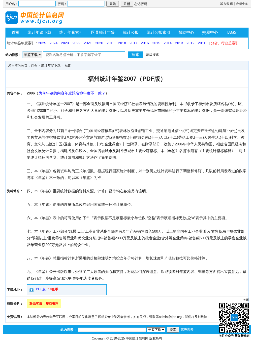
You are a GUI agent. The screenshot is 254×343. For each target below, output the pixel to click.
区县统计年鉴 (103, 32)
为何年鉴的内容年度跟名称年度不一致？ (71, 93)
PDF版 (41, 289)
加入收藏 (226, 3)
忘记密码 (140, 4)
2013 (179, 43)
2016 (145, 43)
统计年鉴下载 (39, 32)
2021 (88, 43)
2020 (99, 43)
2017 (133, 43)
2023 (65, 43)
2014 (168, 43)
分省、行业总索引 (225, 43)
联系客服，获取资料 (44, 303)
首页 (16, 32)
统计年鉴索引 (71, 32)
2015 (156, 43)
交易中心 (210, 32)
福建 (67, 65)
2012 (190, 43)
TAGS (231, 32)
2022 (76, 43)
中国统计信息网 (137, 338)
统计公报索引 (158, 32)
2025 (42, 43)
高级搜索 (152, 54)
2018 (122, 43)
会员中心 (242, 3)
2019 (111, 43)
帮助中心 (186, 32)
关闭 (246, 299)
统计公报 (131, 32)
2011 (201, 43)
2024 (54, 43)
